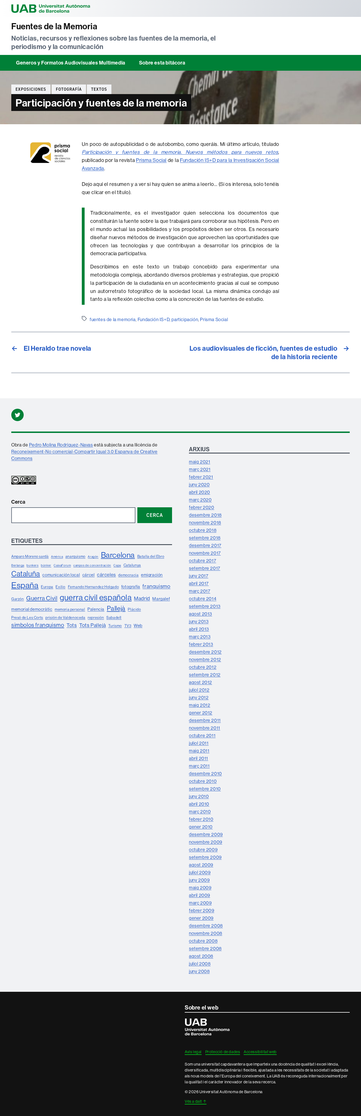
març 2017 (199, 591)
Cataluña (25, 573)
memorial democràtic (31, 609)
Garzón (17, 599)
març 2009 (200, 903)
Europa (47, 586)
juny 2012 (198, 697)
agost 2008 (201, 956)
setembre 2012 (205, 674)
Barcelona (118, 555)
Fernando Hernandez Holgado (93, 586)
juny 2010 (199, 796)
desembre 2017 (205, 545)
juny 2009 (199, 880)
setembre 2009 (205, 857)
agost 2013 (200, 614)
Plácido (134, 609)
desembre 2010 (205, 773)
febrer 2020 (201, 507)
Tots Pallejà (92, 625)
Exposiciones (31, 89)
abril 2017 (199, 583)
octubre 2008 (203, 941)
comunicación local (61, 574)
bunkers (32, 565)
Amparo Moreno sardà (30, 556)
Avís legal (193, 1051)
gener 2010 (201, 827)
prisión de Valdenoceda (65, 617)
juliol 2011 (199, 743)
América (57, 557)
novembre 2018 (205, 522)
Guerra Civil (41, 598)
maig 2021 (199, 461)
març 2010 (200, 811)
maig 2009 (200, 887)
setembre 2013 (205, 606)
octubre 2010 (203, 781)
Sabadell (114, 617)
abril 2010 (199, 804)
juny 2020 (199, 484)
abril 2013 (199, 629)
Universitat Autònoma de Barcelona (50, 8)
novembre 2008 (205, 933)
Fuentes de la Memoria (54, 26)
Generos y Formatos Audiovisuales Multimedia (70, 62)
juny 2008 (199, 971)
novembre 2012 (205, 659)
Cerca (18, 502)
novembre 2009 (205, 842)
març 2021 (199, 469)
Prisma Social (151, 160)
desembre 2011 (205, 720)
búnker (46, 565)
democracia (128, 575)
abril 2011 (198, 758)
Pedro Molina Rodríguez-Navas (61, 445)
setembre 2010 (205, 789)
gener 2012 (200, 712)
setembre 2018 (205, 538)
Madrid (142, 598)
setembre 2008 (205, 948)
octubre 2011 (202, 735)
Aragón (93, 557)
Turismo (115, 625)
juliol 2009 (200, 872)
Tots (72, 625)
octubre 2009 (203, 849)
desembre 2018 (205, 515)
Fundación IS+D (154, 319)
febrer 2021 (201, 477)
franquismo (156, 586)
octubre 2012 (202, 667)
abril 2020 (199, 492)
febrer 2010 (201, 819)
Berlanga (17, 565)
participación (184, 319)
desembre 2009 (206, 834)
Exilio (60, 586)
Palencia (95, 609)
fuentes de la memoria (113, 319)
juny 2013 (198, 621)
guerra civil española (96, 597)
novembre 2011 (204, 728)
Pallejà (116, 608)
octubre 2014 (202, 598)
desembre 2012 (205, 652)
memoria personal (70, 609)
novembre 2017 (205, 553)
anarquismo (75, 556)
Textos (99, 89)
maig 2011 (199, 750)
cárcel (88, 574)
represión (96, 617)
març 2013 (199, 636)
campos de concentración (92, 565)
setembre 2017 (204, 568)
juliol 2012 (199, 690)
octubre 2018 (202, 530)
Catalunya (132, 565)
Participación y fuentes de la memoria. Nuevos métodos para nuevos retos (180, 152)
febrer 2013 (201, 644)
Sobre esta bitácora (162, 62)
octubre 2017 (202, 560)
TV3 (127, 625)
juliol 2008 (200, 963)
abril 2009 (199, 895)
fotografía (69, 89)
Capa (117, 565)
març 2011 (199, 766)
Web (138, 625)
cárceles (106, 574)
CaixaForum (62, 565)
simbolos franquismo (37, 624)
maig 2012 (199, 705)
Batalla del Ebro (150, 556)
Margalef (161, 598)
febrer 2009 (201, 910)
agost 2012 (200, 682)
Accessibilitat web (260, 1051)
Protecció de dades (222, 1051)
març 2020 (200, 500)
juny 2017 (198, 576)
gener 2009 (201, 918)
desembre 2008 (206, 925)
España (25, 585)
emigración (152, 574)
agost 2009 (201, 865)
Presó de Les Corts (27, 617)
